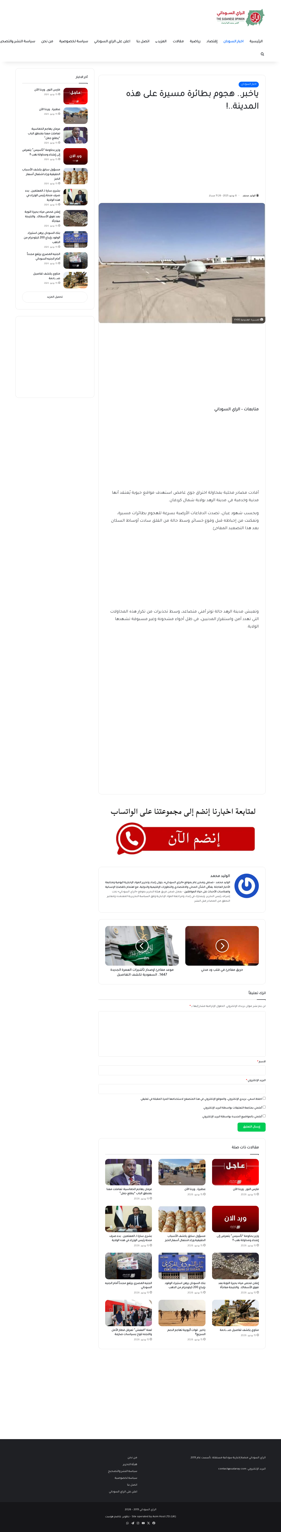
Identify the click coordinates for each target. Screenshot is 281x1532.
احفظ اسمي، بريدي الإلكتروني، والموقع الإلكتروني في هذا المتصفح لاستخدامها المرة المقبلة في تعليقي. (201, 1099)
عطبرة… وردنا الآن (194, 1189)
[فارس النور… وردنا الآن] (235, 1172)
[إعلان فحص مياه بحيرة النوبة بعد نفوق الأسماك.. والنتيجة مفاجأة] (235, 1266)
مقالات (178, 42)
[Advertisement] (226, 151)
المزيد (162, 42)
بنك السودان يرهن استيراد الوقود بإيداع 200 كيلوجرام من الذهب (42, 238)
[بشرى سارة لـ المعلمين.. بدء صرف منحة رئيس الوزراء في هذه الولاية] (128, 1219)
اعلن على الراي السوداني (112, 42)
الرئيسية (256, 42)
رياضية (195, 42)
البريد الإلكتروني (256, 1080)
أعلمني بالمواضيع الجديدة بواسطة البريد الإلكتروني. (232, 1117)
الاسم (261, 1062)
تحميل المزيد (55, 297)
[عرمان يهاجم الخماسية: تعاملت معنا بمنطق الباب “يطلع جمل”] (128, 1172)
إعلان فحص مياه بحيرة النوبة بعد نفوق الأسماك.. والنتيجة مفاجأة (42, 217)
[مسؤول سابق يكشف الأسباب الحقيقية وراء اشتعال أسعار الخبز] (182, 1219)
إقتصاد (212, 42)
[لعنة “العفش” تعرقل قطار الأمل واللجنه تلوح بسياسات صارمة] (128, 1313)
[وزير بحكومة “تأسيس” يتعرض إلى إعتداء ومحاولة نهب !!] (235, 1219)
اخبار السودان (233, 42)
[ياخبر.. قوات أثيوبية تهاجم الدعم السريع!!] (182, 1313)
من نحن (47, 42)
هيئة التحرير (153, 892)
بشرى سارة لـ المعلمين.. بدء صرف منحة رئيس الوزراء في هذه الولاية (42, 196)
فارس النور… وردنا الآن (246, 1189)
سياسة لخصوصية (73, 42)
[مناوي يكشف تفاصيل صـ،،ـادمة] (235, 1313)
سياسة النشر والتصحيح (122, 1471)
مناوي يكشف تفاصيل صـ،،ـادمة (239, 1330)
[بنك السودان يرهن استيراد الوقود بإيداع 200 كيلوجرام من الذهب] (182, 1266)
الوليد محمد (249, 196)
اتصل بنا (142, 42)
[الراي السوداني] (241, 17)
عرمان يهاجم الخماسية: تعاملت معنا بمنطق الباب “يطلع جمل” (44, 134)
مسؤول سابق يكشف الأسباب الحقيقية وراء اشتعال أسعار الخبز (41, 174)
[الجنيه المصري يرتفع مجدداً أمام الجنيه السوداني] (128, 1266)
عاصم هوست (113, 1516)
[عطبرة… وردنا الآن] (182, 1172)
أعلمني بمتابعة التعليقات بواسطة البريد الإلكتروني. (232, 1108)
